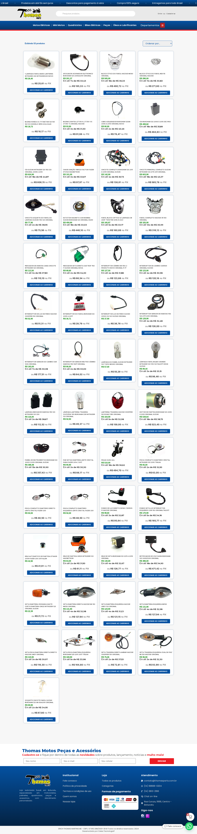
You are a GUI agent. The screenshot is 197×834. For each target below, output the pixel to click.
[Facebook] (143, 816)
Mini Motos (59, 25)
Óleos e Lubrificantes (124, 25)
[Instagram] (147, 816)
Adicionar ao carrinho (41, 90)
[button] (189, 826)
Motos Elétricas (41, 25)
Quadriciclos (75, 25)
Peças (106, 25)
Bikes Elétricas (92, 25)
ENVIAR (162, 761)
